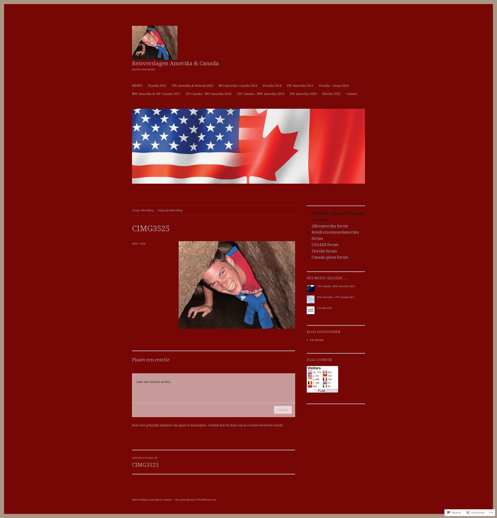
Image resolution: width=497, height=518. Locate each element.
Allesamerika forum (330, 226)
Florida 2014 (272, 85)
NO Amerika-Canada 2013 (238, 85)
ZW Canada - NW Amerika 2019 (336, 286)
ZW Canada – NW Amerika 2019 (260, 94)
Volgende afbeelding (170, 210)
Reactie (283, 409)
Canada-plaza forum (330, 257)
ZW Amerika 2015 (300, 85)
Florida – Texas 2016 (334, 85)
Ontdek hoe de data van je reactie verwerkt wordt (245, 425)
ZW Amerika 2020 (303, 94)
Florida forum (324, 251)
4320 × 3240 (138, 243)
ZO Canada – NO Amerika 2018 (208, 94)
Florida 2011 (157, 85)
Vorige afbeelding (143, 210)
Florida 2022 (331, 94)
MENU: (137, 85)
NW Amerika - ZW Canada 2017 (336, 297)
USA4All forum (325, 244)
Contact (351, 94)
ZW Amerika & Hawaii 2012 (192, 85)
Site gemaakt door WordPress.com (195, 499)
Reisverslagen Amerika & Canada (175, 63)
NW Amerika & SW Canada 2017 (156, 94)
